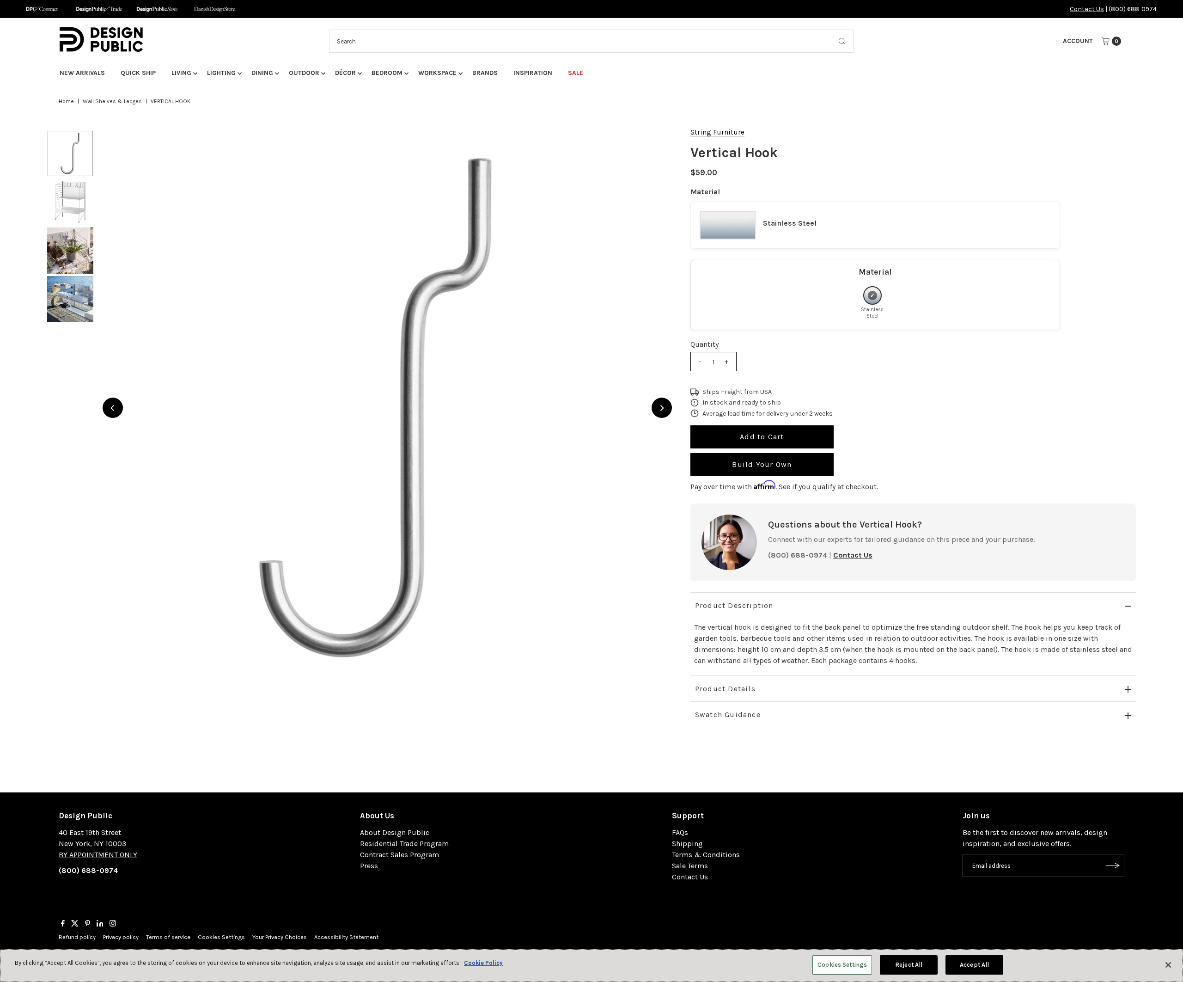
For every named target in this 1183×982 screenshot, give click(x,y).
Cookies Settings (221, 936)
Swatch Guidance (728, 714)
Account (1078, 41)
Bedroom (387, 73)
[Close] (1168, 965)
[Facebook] (63, 924)
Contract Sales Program (399, 854)
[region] (387, 407)
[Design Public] (157, 9)
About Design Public (394, 832)
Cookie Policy (483, 962)
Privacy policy (121, 936)
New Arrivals (82, 73)
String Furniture (717, 132)
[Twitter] (75, 924)
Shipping (687, 843)
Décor (345, 73)
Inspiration (532, 73)
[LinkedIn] (100, 924)
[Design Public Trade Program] (99, 9)
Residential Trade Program (404, 843)
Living (181, 73)
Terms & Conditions (706, 854)
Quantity (704, 344)
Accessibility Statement (346, 936)
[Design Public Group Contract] (41, 9)
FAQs (680, 832)
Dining (262, 73)
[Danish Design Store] (215, 9)
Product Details (725, 688)
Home (66, 101)
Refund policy (77, 936)
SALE (575, 73)
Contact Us (1087, 9)
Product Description (734, 605)
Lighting (221, 73)
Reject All (908, 964)
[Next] (662, 408)
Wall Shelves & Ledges (112, 101)
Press (369, 865)
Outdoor (304, 73)
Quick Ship (138, 73)
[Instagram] (113, 924)
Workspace (437, 73)
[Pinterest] (87, 924)
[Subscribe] (1112, 865)
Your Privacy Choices (279, 936)
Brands (485, 73)
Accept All (974, 964)
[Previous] (113, 408)
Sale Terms (690, 865)
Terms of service (168, 936)
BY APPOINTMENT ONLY (98, 854)
